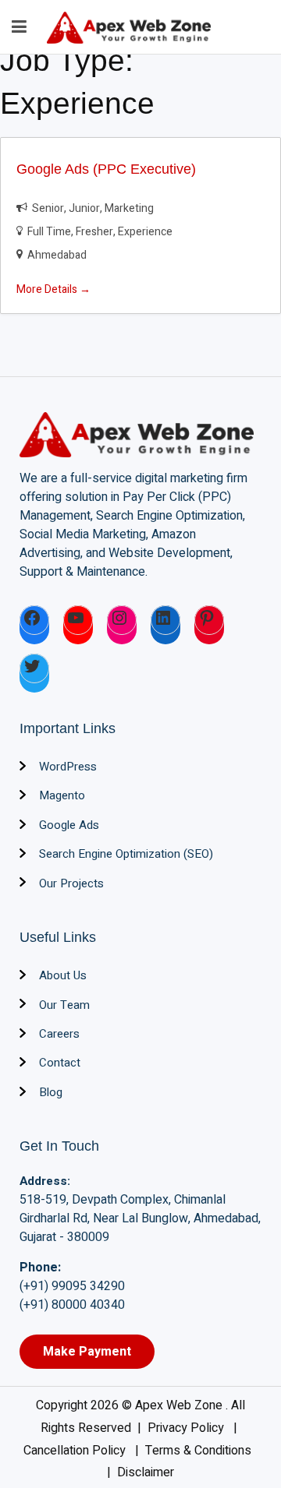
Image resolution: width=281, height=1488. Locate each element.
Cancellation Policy (76, 1450)
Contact (59, 1062)
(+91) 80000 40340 (72, 1305)
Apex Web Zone (180, 1405)
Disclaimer (145, 1472)
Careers (59, 1033)
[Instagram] (122, 620)
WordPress (68, 766)
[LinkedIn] (165, 620)
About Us (63, 975)
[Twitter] (34, 668)
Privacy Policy (187, 1428)
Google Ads (69, 825)
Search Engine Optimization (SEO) (126, 853)
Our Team (64, 1005)
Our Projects (71, 883)
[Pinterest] (209, 620)
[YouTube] (78, 620)
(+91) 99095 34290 (72, 1286)
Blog (50, 1092)
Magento (62, 795)
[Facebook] (34, 620)
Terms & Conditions (199, 1450)
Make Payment (87, 1351)
